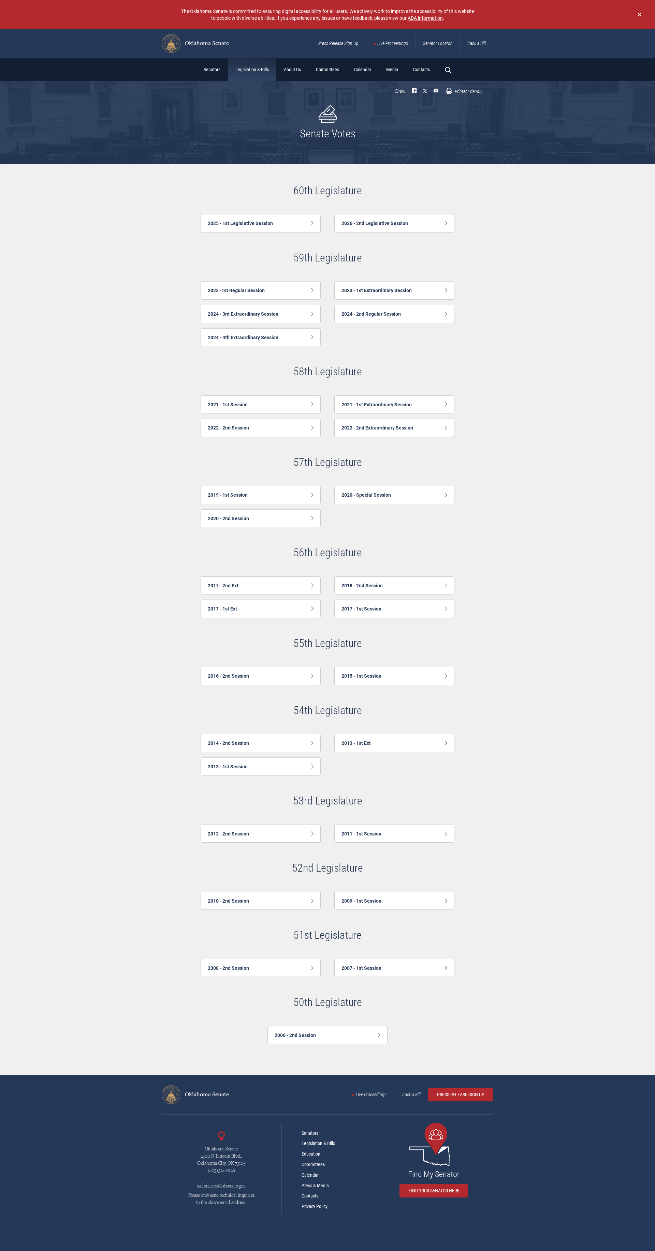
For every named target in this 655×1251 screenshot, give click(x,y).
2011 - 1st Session (361, 833)
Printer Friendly (468, 91)
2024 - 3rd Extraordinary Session (243, 314)
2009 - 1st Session (361, 901)
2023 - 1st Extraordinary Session (376, 290)
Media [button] (392, 69)
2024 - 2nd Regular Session (371, 314)
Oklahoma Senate (206, 44)
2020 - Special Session (366, 495)
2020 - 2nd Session (228, 518)
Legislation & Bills (318, 1143)
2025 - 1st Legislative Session (240, 223)
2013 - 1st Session (228, 766)
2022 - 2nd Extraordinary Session (377, 427)
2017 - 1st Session (361, 608)
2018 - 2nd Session (362, 585)
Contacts (310, 1196)
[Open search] (448, 70)
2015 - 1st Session (361, 676)
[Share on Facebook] (414, 91)
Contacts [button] (421, 69)
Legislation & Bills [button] (252, 69)
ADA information (425, 18)
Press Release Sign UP (460, 1094)
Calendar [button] (362, 69)
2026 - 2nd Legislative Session (374, 223)
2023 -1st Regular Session (236, 290)
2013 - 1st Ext (356, 743)
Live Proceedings (392, 43)
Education (311, 1154)
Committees (313, 1164)
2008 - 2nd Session (228, 968)
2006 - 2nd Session (295, 1035)
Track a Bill (476, 43)
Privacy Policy (315, 1206)
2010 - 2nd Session (228, 901)
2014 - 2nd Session (228, 743)
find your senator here (433, 1190)
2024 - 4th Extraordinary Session (243, 337)
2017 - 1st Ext (222, 608)
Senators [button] (212, 69)
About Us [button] (292, 69)
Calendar (310, 1175)
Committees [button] (327, 69)
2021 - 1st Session (228, 404)
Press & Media (315, 1185)
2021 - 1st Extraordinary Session (376, 404)
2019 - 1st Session (228, 495)
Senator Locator (437, 43)
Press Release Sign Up (338, 43)
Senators (310, 1133)
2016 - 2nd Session (228, 676)
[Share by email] (436, 91)
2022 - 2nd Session (228, 427)
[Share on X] (425, 91)
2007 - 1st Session (361, 968)
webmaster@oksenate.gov (221, 1186)
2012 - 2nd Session (228, 833)
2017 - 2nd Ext (223, 585)
